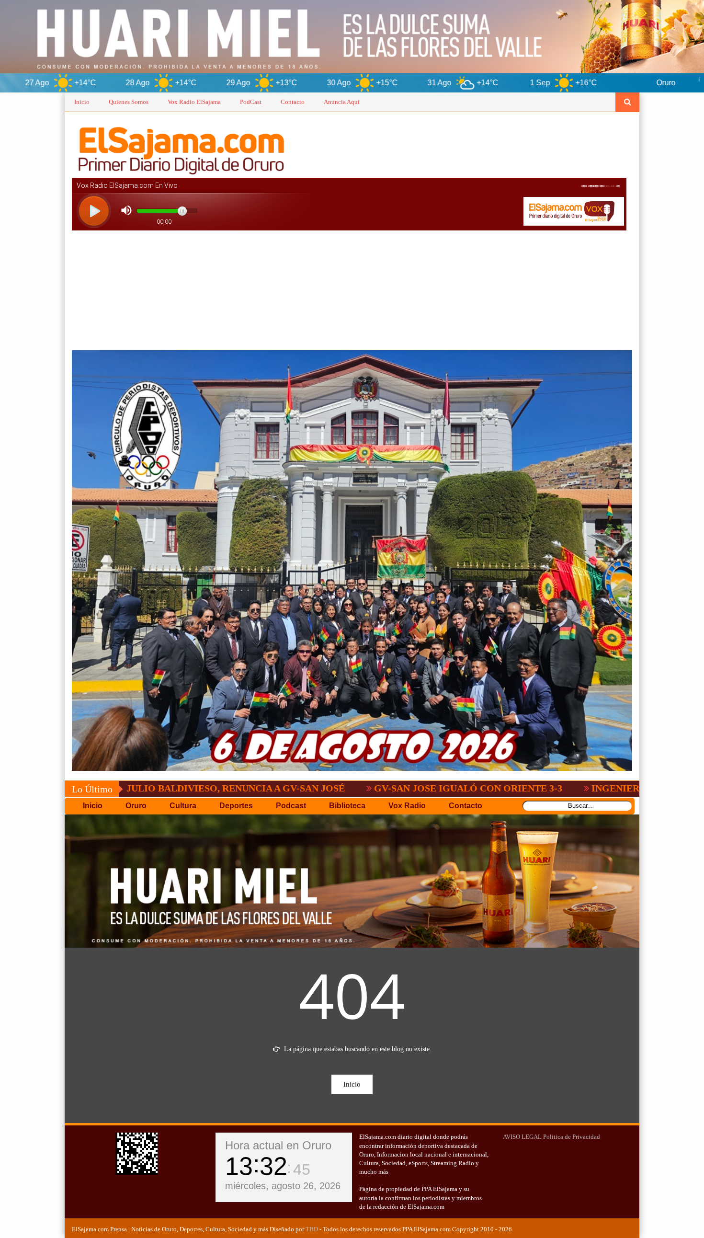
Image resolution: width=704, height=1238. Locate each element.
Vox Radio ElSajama (194, 101)
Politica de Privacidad (571, 1136)
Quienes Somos (128, 101)
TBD (312, 1229)
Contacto (293, 101)
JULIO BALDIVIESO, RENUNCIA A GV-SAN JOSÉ (138, 788)
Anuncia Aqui (342, 101)
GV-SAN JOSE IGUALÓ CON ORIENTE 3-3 (371, 788)
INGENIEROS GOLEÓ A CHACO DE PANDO (592, 788)
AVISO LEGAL (522, 1136)
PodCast (250, 101)
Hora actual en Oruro (278, 1145)
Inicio (82, 101)
